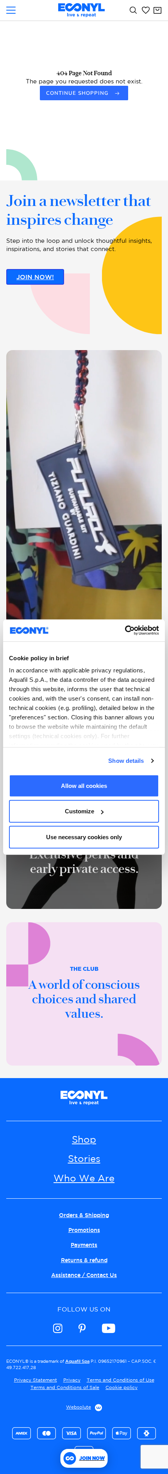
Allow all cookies (84, 785)
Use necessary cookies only (84, 836)
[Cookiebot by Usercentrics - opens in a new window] (125, 630)
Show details (126, 760)
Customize (79, 811)
